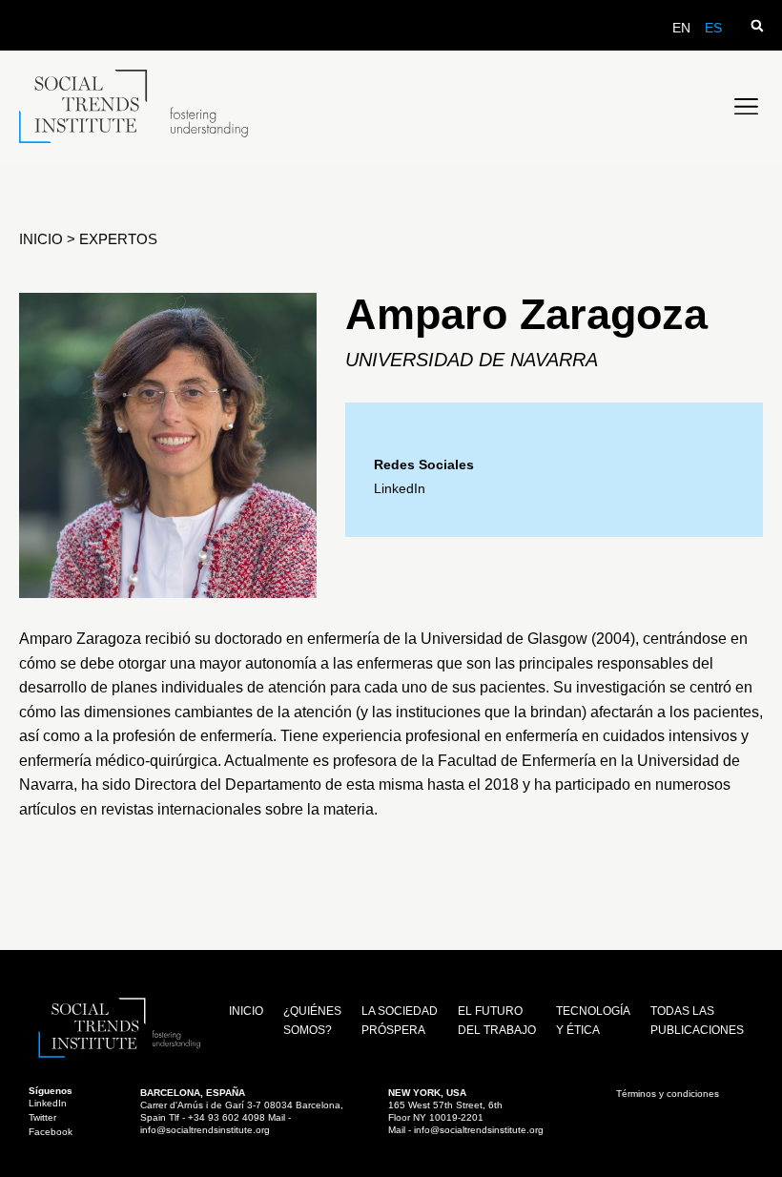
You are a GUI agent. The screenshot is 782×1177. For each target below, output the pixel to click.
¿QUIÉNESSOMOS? (312, 1020)
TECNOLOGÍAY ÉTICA (593, 1020)
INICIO (43, 239)
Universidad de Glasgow (506, 638)
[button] (756, 25)
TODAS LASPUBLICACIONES (697, 1020)
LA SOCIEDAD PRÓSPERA (399, 1020)
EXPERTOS (118, 239)
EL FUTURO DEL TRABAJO (497, 1020)
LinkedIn (399, 488)
